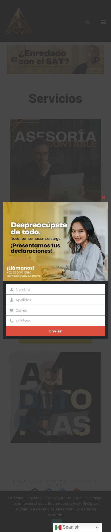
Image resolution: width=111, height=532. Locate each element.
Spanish (70, 527)
